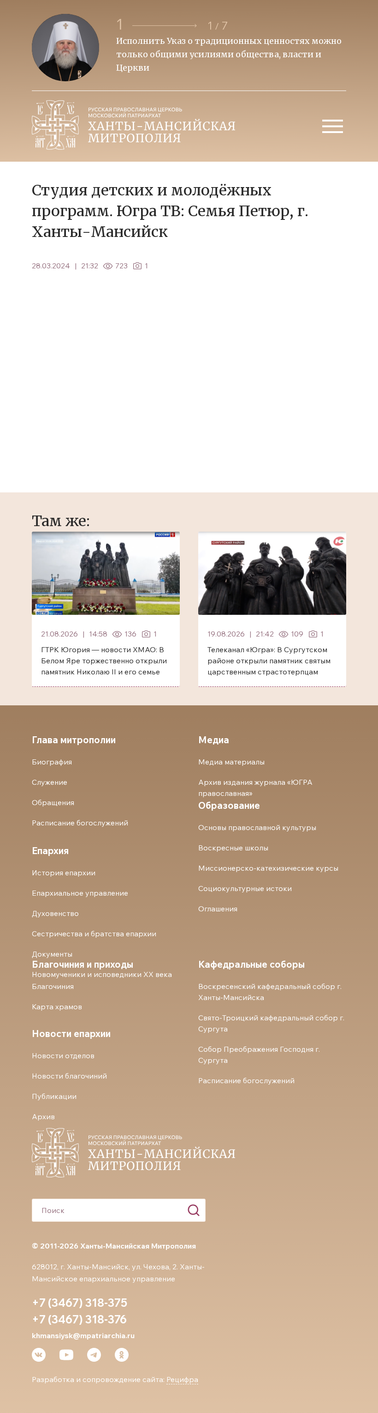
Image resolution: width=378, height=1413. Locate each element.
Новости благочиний (69, 1075)
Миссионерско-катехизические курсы (268, 868)
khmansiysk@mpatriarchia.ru (83, 1335)
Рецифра (182, 1379)
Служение (49, 782)
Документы (52, 953)
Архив (43, 1116)
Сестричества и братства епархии (94, 933)
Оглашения (217, 908)
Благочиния (53, 986)
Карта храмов (57, 1006)
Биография (52, 761)
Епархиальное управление (80, 893)
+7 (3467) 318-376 (79, 1319)
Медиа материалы (231, 761)
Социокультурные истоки (245, 888)
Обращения (53, 802)
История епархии (63, 872)
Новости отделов (63, 1055)
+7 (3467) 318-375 (79, 1303)
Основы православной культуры (257, 827)
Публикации (54, 1096)
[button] (166, 26)
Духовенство (55, 913)
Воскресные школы (233, 847)
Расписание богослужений (80, 822)
